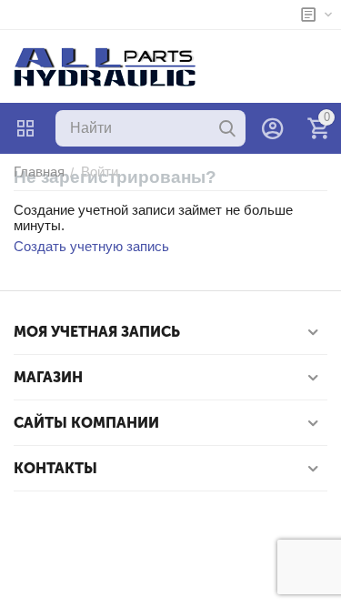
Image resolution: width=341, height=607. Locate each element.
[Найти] (227, 128)
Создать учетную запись (91, 246)
